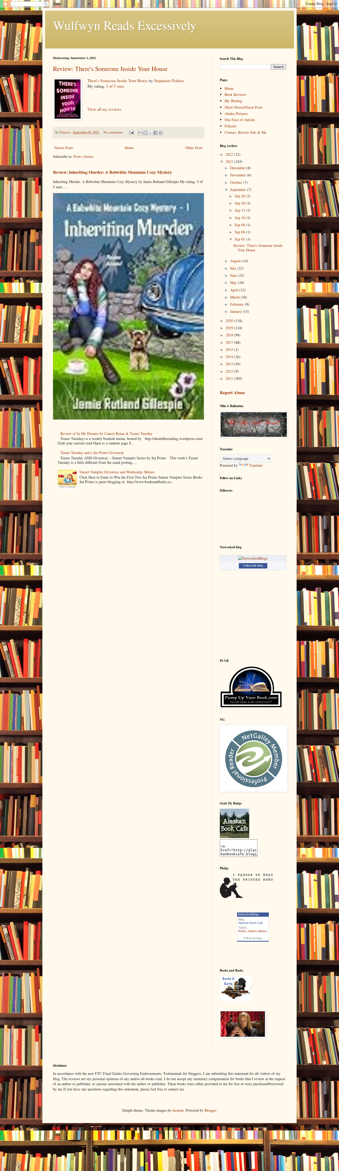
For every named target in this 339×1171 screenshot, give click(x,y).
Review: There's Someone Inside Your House (110, 68)
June (234, 275)
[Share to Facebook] (155, 132)
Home (129, 147)
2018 (230, 334)
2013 (230, 363)
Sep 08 (240, 224)
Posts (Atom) (83, 156)
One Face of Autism (240, 119)
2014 (230, 356)
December (238, 167)
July (233, 268)
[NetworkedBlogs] (252, 558)
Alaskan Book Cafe (250, 922)
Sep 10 (240, 217)
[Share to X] (150, 132)
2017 (230, 342)
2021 (230, 161)
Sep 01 (240, 239)
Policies (230, 125)
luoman (178, 1110)
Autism (252, 931)
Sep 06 (240, 231)
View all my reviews (104, 109)
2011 (230, 378)
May (234, 282)
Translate (256, 465)
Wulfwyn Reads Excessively (125, 24)
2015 (230, 349)
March (235, 297)
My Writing (233, 100)
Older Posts (194, 147)
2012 (230, 371)
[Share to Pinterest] (160, 132)
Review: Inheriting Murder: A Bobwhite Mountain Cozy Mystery (112, 172)
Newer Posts (63, 147)
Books (242, 931)
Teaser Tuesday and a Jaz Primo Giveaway (92, 452)
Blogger (210, 1110)
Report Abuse (232, 392)
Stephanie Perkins (169, 80)
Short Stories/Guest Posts (243, 107)
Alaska (262, 931)
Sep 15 (240, 210)
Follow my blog (253, 938)
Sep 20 (240, 203)
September (238, 189)
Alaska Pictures (236, 113)
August (236, 260)
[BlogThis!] (145, 132)
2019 (230, 327)
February (237, 304)
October (236, 182)
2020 (230, 320)
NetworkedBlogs (248, 914)
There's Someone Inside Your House (117, 80)
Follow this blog (253, 565)
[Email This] (140, 132)
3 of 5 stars (115, 86)
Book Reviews (235, 94)
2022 (230, 154)
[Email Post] (131, 132)
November (238, 174)
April (234, 289)
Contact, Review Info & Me (245, 132)
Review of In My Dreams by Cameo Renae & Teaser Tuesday (106, 433)
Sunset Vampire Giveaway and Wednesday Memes (117, 471)
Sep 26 (240, 195)
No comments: (114, 132)
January (236, 311)
